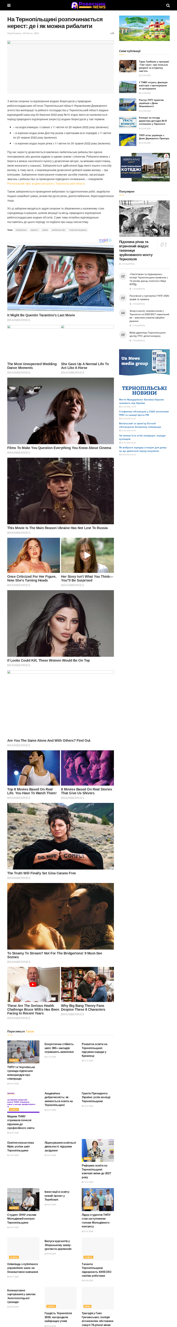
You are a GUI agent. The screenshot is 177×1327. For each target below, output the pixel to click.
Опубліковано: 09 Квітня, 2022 (23, 33)
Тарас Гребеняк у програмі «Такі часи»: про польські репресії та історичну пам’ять (154, 66)
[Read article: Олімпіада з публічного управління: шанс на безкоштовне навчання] (23, 1248)
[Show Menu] (9, 5)
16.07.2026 (88, 1105)
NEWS (87, 1158)
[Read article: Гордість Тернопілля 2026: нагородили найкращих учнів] (61, 1298)
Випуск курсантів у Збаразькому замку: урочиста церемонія (58, 1245)
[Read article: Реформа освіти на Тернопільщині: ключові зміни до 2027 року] (98, 1150)
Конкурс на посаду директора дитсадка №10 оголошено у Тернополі (153, 120)
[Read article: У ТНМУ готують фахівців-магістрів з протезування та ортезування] (127, 87)
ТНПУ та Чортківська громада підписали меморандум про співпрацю (21, 1073)
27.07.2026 (51, 1056)
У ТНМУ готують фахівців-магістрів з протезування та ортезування (153, 85)
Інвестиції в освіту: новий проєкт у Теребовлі (57, 1195)
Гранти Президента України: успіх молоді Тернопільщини (96, 1097)
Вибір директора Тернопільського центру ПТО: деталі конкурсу (147, 334)
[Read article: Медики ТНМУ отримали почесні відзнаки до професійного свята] (23, 1101)
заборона (21, 229)
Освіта (14, 1060)
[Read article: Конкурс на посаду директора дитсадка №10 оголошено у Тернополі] (127, 122)
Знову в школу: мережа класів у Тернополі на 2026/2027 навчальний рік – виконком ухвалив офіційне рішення (149, 316)
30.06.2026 (51, 1253)
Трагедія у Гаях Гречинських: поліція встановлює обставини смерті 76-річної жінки (97, 1319)
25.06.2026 (14, 1306)
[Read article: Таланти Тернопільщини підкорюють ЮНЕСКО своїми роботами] (98, 1248)
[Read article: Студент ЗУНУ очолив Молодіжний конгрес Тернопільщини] (23, 1199)
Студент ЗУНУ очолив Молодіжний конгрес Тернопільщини (21, 1218)
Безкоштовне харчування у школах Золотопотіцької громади (21, 1296)
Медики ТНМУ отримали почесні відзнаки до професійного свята (20, 1122)
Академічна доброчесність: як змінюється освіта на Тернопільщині (59, 1099)
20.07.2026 (51, 1109)
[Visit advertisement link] (144, 28)
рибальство (58, 229)
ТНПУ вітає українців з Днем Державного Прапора (154, 137)
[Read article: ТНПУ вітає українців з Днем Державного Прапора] (127, 140)
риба (45, 229)
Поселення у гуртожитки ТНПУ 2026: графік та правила (149, 297)
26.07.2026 (14, 1132)
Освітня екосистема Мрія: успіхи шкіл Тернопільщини (20, 1146)
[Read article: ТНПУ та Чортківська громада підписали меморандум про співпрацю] (23, 1051)
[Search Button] (168, 5)
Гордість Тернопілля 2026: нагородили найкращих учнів (58, 1317)
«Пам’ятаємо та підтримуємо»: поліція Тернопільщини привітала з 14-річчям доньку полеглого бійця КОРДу (148, 279)
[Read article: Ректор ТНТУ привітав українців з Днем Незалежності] (127, 104)
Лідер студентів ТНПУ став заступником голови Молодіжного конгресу (96, 1220)
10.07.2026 (14, 1155)
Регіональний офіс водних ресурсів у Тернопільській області (46, 183)
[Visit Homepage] (88, 5)
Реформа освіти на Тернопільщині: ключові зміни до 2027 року (96, 1171)
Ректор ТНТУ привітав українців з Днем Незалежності (151, 103)
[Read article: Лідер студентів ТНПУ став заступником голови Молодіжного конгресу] (98, 1199)
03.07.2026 (14, 1227)
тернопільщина (78, 229)
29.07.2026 (14, 1083)
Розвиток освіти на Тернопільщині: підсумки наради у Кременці (94, 1050)
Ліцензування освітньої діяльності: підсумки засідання (60, 1146)
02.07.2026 (88, 1231)
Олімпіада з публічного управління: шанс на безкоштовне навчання (22, 1268)
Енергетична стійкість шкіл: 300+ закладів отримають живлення (59, 1048)
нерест (35, 229)
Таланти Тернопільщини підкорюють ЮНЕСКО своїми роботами (96, 1270)
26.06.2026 (88, 1280)
